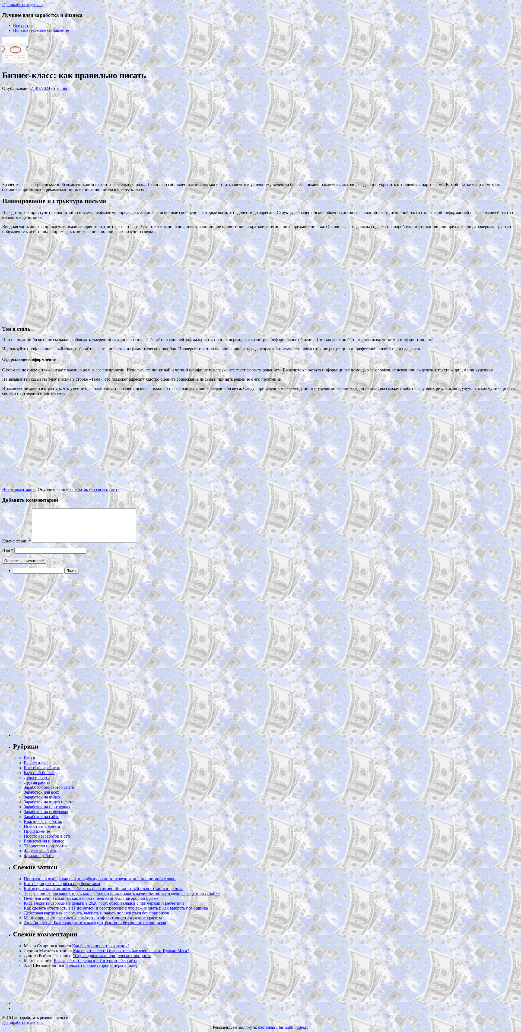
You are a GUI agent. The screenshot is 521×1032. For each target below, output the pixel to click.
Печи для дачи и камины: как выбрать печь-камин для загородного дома (91, 898)
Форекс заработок (40, 850)
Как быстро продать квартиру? (100, 945)
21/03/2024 (40, 88)
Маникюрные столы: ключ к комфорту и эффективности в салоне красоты (93, 918)
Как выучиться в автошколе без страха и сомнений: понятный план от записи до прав (103, 888)
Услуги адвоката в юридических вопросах (112, 955)
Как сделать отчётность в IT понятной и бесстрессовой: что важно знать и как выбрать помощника (116, 908)
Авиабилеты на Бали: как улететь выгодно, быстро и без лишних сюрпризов (95, 922)
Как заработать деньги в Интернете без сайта (95, 960)
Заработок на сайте (41, 816)
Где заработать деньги (22, 1022)
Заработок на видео (42, 797)
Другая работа (37, 782)
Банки (29, 758)
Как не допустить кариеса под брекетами (62, 883)
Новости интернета (42, 826)
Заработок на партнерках (47, 806)
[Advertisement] (83, 136)
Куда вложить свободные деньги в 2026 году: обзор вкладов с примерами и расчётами (104, 903)
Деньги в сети (37, 777)
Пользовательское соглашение (41, 30)
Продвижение (37, 831)
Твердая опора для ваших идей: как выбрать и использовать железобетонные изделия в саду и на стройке (122, 893)
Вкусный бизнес (39, 772)
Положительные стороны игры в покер (101, 965)
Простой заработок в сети (48, 836)
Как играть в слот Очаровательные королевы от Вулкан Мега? (131, 950)
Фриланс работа (39, 855)
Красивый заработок (43, 821)
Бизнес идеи (35, 762)
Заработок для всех (41, 792)
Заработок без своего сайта (94, 489)
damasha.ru (268, 1027)
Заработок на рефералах (46, 811)
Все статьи (23, 25)
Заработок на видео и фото (49, 802)
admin (61, 88)
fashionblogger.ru (294, 1027)
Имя (7, 550)
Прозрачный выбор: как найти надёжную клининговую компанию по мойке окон (100, 878)
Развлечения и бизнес (44, 841)
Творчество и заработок (46, 846)
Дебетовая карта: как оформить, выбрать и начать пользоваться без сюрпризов (96, 913)
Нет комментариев (19, 489)
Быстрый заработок (42, 767)
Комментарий (16, 541)
